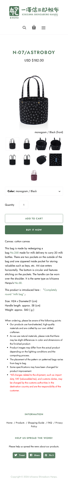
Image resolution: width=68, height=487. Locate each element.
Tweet (21, 455)
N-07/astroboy (34, 52)
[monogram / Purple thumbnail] (34, 175)
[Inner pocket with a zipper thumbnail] (41, 144)
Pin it (51, 455)
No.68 (18, 283)
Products (20, 422)
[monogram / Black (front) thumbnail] (12, 144)
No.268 (14, 253)
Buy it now (34, 229)
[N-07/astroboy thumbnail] (55, 144)
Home (9, 422)
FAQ (50, 422)
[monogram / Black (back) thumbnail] (27, 144)
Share (37, 455)
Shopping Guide (36, 422)
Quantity (9, 205)
